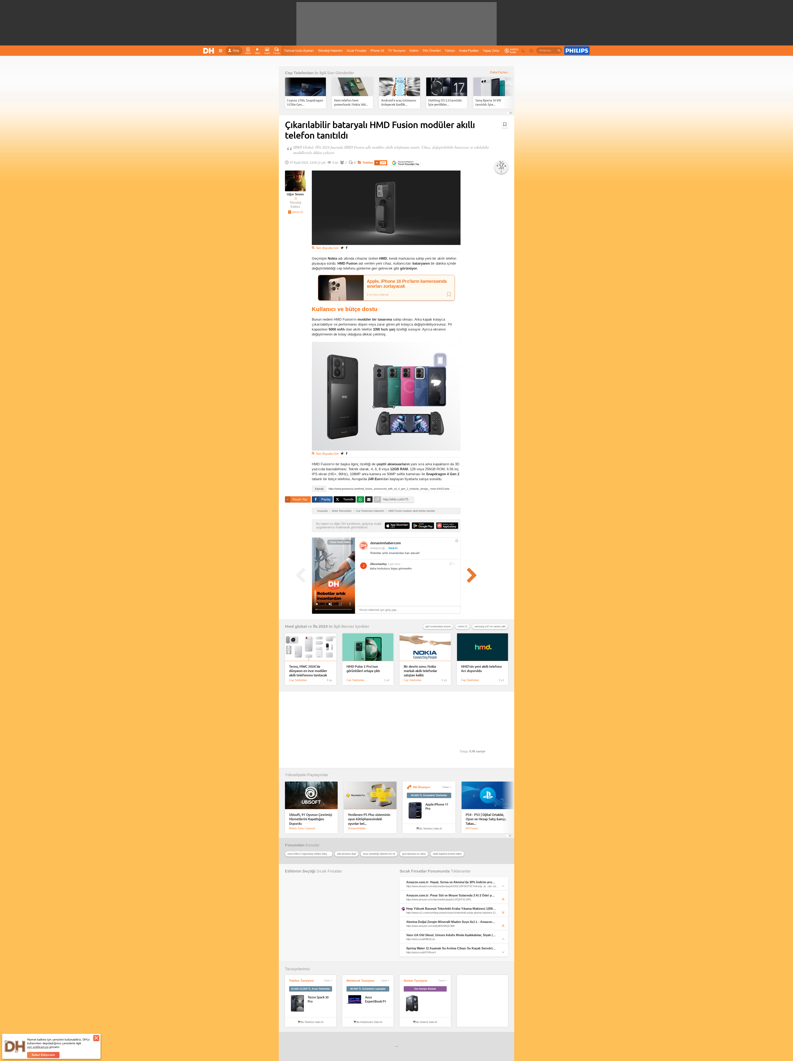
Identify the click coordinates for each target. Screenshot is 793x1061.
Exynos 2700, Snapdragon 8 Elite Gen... (305, 102)
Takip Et (393, 548)
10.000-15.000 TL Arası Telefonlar (310, 988)
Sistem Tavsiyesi (415, 980)
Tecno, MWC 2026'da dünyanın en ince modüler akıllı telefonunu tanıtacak (308, 670)
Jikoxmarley (378, 564)
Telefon (368, 162)
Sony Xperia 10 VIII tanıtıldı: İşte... (488, 102)
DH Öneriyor (421, 787)
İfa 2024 (320, 626)
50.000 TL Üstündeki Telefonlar (429, 795)
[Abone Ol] (295, 212)
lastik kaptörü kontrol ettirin (447, 853)
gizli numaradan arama (438, 626)
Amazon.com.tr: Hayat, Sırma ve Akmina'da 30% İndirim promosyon (451, 882)
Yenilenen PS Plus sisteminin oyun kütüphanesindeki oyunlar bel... (369, 818)
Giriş (236, 50)
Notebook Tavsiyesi (360, 980)
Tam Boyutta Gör (327, 248)
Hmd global (296, 626)
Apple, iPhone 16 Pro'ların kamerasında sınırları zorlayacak (407, 284)
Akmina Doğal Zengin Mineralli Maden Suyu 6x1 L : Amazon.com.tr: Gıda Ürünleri (451, 921)
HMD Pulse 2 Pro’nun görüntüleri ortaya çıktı (363, 668)
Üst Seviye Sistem (425, 988)
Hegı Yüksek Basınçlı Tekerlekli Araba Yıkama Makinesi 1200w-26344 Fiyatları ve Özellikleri (451, 908)
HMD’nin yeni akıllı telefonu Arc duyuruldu (481, 668)
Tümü (445, 787)
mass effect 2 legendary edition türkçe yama (309, 853)
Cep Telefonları (299, 73)
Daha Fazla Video (340, 542)
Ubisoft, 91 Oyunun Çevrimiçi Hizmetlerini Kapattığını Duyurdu (310, 818)
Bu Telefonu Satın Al (430, 828)
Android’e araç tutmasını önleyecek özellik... (398, 102)
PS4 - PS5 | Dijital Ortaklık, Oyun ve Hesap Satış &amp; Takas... (486, 818)
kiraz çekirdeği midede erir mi (379, 853)
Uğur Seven (295, 194)
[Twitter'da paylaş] (342, 247)
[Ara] (559, 51)
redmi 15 (462, 626)
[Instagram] (363, 545)
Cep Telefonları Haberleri (370, 511)
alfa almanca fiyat (346, 853)
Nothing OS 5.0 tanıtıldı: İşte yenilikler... (445, 102)
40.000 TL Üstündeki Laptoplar (368, 988)
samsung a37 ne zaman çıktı (490, 626)
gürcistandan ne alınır (414, 853)
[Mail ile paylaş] (369, 499)
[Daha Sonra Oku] (505, 124)
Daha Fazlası (499, 72)
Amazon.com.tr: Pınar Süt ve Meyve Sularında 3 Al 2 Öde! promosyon (451, 895)
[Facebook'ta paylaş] (346, 247)
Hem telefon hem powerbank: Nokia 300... (351, 102)
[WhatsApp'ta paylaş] (360, 499)
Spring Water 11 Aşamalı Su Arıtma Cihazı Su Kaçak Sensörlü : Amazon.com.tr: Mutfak (451, 948)
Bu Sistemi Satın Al (426, 1022)
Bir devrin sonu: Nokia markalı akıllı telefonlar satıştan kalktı (420, 670)
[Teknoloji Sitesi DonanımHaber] (209, 50)
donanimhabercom (385, 543)
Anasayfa (322, 511)
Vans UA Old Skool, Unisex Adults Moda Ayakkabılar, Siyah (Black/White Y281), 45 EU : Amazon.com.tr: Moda (451, 935)
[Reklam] (577, 50)
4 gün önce (394, 564)
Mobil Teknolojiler (342, 511)
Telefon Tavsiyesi (301, 980)
